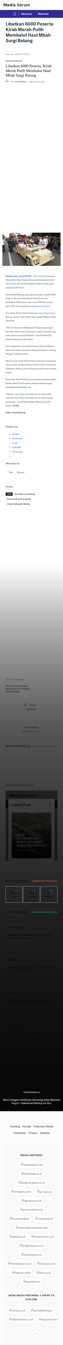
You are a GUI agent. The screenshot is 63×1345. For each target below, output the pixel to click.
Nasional (43, 13)
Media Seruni (16, 4)
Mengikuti (31, 889)
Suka (14, 889)
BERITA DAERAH (31, 1092)
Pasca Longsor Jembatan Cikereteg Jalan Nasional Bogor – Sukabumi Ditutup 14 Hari (31, 1101)
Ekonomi (26, 13)
